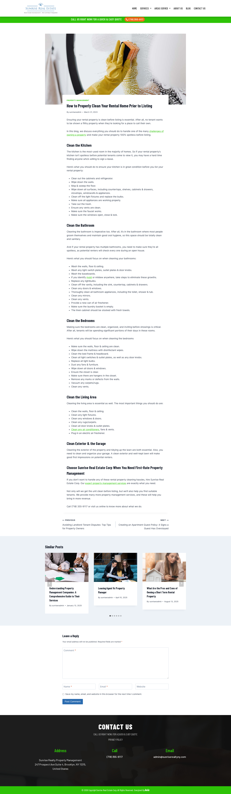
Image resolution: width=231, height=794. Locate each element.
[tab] (110, 616)
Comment (70, 650)
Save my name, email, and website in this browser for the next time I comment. (103, 694)
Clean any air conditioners (85, 429)
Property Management (78, 100)
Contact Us (199, 8)
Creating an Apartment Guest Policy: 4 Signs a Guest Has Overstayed (144, 524)
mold (89, 277)
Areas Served (161, 8)
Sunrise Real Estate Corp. (106, 790)
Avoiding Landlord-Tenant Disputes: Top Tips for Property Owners (86, 524)
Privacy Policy (115, 739)
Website (141, 686)
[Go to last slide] (49, 583)
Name (68, 686)
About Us (178, 8)
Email (104, 686)
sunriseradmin (75, 112)
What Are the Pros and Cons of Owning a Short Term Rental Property (162, 592)
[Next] (181, 583)
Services (144, 8)
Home (134, 8)
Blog (188, 8)
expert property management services (105, 483)
